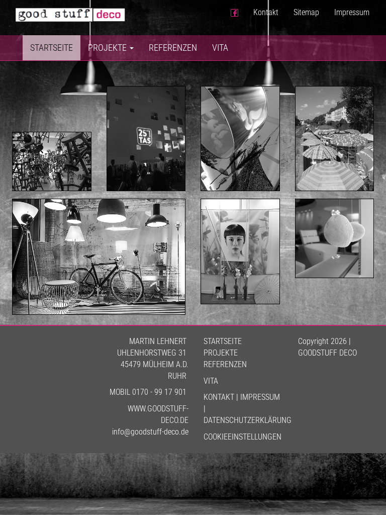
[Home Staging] (51, 162)
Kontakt (265, 12)
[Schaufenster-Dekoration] (98, 257)
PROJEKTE (221, 353)
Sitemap (306, 12)
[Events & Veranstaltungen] (146, 138)
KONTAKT (219, 397)
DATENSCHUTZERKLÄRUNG (248, 420)
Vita (220, 47)
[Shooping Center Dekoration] (240, 138)
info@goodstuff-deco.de (150, 432)
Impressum (351, 12)
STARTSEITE (223, 341)
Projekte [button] (108, 47)
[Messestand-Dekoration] (240, 251)
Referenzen (173, 47)
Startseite (51, 47)
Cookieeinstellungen (242, 437)
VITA (211, 381)
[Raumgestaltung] (334, 238)
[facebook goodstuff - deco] (234, 12)
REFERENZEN (225, 364)
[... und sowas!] (334, 138)
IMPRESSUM (260, 397)
